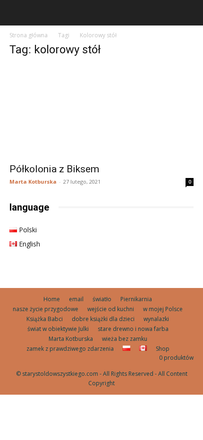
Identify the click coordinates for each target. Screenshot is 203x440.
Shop (162, 349)
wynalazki (156, 319)
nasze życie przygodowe (45, 309)
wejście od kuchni (110, 309)
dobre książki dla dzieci (103, 319)
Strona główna (28, 35)
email (76, 299)
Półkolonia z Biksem (54, 169)
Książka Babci (44, 319)
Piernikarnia (136, 299)
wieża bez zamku (124, 339)
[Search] (190, 12)
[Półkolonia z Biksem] (101, 111)
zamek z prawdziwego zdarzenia (70, 349)
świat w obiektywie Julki (58, 329)
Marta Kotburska (33, 181)
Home (51, 299)
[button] (16, 12)
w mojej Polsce (163, 309)
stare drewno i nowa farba (133, 329)
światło (102, 299)
